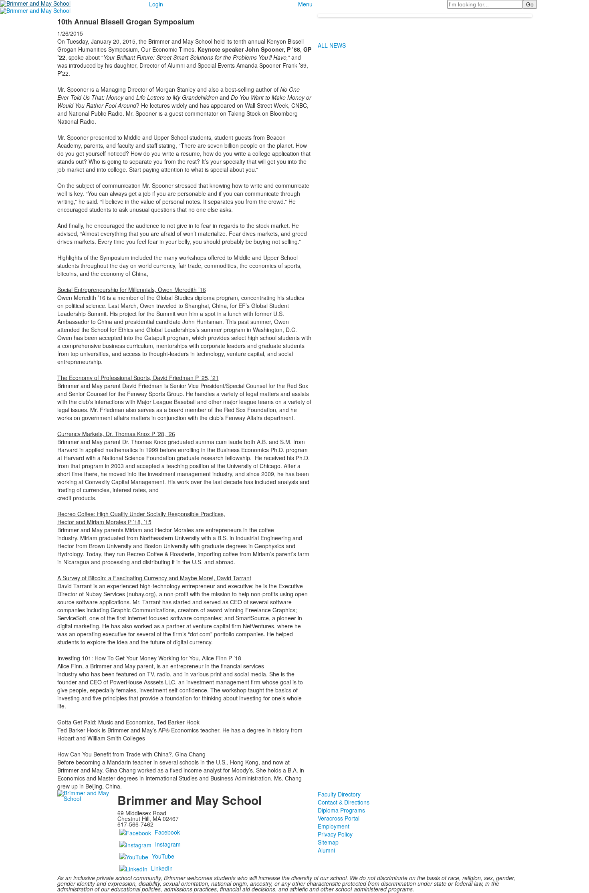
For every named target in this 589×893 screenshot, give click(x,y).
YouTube (163, 856)
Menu (305, 4)
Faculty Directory (339, 794)
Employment (333, 826)
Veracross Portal (338, 818)
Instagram (168, 844)
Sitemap (328, 842)
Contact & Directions (343, 802)
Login (156, 4)
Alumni (326, 850)
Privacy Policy (335, 834)
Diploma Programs (341, 810)
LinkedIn (162, 868)
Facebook (167, 832)
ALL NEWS (332, 45)
